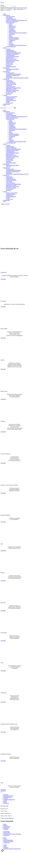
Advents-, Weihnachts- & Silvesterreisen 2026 (16, 20)
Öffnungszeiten (9, 62)
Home (4, 14)
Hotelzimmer (9, 76)
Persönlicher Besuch (10, 97)
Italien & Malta (12, 31)
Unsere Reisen (6, 15)
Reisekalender (9, 17)
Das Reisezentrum (10, 72)
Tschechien (11, 44)
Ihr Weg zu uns (9, 64)
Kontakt (5, 95)
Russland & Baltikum (14, 37)
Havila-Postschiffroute (11, 19)
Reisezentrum (6, 71)
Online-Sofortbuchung (11, 51)
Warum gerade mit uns (11, 84)
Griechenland (12, 30)
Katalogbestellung (10, 50)
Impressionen (6, 67)
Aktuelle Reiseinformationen (12, 56)
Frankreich (11, 29)
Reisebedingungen (7, 797)
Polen (10, 35)
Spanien (11, 41)
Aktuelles (8, 49)
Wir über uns (6, 79)
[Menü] (1, 792)
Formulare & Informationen (12, 54)
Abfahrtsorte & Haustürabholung (13, 52)
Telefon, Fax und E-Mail (11, 96)
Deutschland (12, 27)
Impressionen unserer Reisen (12, 60)
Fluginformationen (10, 55)
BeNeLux (5, 825)
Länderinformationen (11, 46)
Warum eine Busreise (11, 82)
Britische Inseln (12, 26)
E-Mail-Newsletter (10, 61)
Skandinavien (12, 40)
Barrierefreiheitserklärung (9, 799)
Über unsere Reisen (10, 16)
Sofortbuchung (6, 104)
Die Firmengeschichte (11, 91)
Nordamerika (12, 34)
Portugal (11, 36)
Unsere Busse (9, 85)
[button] (3, 790)
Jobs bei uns (6, 803)
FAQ (4, 105)
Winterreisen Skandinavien (12, 21)
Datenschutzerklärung (11, 66)
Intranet (5, 800)
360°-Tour (8, 70)
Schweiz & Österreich (14, 39)
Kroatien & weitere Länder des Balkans (18, 32)
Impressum (8, 65)
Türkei (10, 42)
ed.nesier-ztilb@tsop (8, 818)
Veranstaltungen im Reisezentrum (13, 74)
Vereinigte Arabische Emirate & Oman (17, 45)
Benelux (11, 25)
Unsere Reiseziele (10, 22)
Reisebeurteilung (10, 57)
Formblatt (5, 798)
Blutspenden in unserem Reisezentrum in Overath (17, 77)
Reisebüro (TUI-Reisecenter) (12, 75)
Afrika (10, 24)
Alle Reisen (3, 279)
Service (5, 47)
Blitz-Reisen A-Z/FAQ (11, 59)
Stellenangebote (9, 81)
